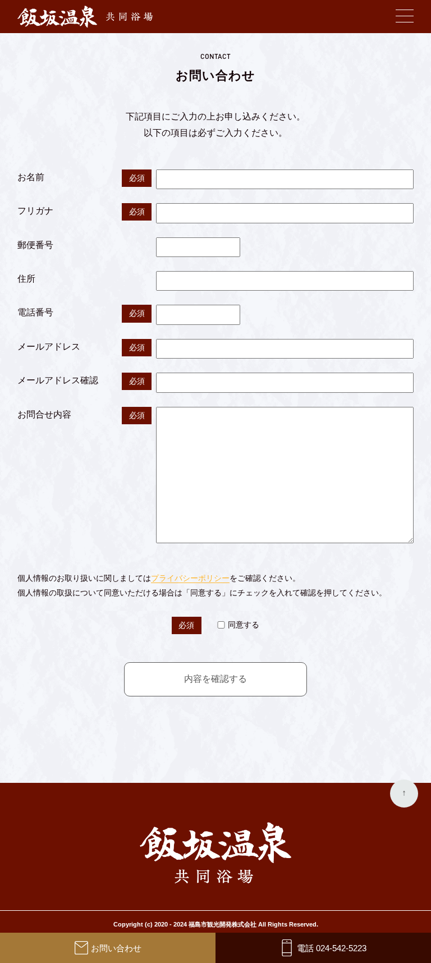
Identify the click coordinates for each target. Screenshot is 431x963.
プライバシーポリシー (190, 578)
